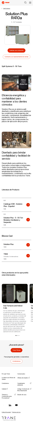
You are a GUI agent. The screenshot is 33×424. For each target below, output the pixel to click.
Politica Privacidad (6, 412)
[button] (17, 335)
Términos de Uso (16, 412)
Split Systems (6, 8)
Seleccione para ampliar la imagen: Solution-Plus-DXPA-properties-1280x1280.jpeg (17, 35)
